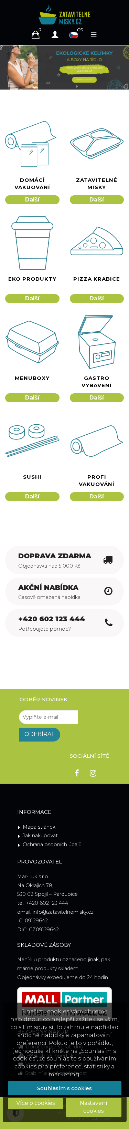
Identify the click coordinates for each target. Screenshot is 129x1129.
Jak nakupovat (40, 835)
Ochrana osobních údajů (52, 844)
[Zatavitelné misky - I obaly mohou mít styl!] (64, 15)
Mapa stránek (39, 827)
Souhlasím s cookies (64, 1088)
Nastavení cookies (93, 1107)
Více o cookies (35, 1103)
